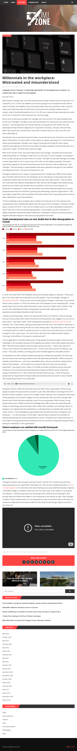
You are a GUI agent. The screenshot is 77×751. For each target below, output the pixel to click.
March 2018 (6, 700)
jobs (7, 552)
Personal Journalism (8, 726)
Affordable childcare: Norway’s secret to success (20, 607)
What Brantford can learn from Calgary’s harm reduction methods (26, 620)
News (13, 2)
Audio (4, 713)
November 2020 (7, 676)
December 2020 (7, 672)
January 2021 (6, 669)
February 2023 (7, 644)
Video (4, 733)
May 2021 (5, 658)
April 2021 (5, 662)
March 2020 (6, 682)
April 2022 (5, 648)
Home (6, 2)
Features (21, 2)
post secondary (21, 552)
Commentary (33, 2)
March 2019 (6, 693)
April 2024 (5, 634)
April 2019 (5, 689)
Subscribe (71, 747)
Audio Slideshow (7, 716)
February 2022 (7, 655)
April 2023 (5, 641)
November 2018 (7, 696)
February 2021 (7, 665)
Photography (6, 730)
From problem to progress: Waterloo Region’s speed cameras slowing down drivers (32, 603)
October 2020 (6, 679)
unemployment (37, 552)
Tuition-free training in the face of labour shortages (21, 616)
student (29, 552)
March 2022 (6, 651)
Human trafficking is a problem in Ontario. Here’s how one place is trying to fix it (31, 612)
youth (45, 552)
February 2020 (7, 686)
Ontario (12, 552)
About (44, 2)
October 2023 (6, 637)
